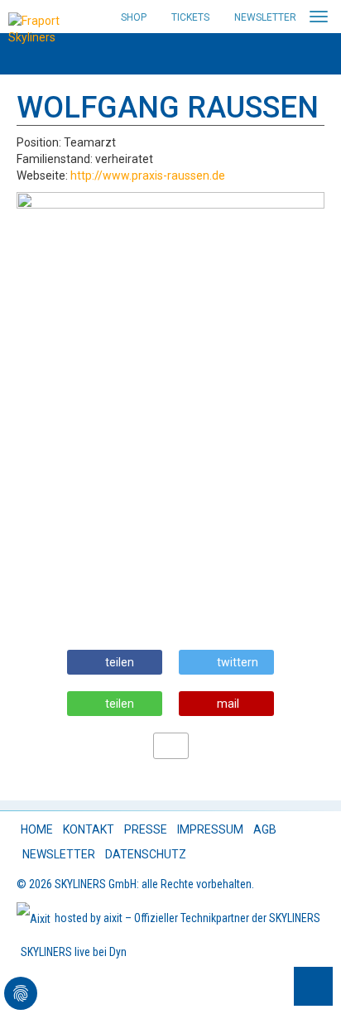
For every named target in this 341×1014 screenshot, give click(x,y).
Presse (145, 829)
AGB (264, 829)
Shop (133, 17)
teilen (119, 662)
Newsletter (265, 17)
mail (228, 703)
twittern (237, 662)
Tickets (190, 17)
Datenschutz (145, 854)
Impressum (210, 829)
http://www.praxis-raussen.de (147, 175)
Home (37, 829)
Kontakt (88, 829)
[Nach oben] (313, 986)
